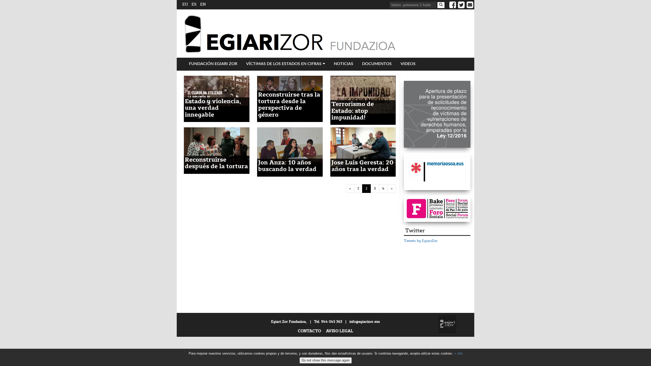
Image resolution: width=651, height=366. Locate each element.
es (194, 4)
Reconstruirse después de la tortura (216, 163)
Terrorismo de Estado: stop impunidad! (352, 111)
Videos (408, 64)
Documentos (377, 64)
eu (185, 4)
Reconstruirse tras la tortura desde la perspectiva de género (289, 105)
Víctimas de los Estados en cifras (283, 64)
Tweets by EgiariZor (421, 240)
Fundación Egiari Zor (213, 64)
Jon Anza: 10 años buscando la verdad (287, 166)
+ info (458, 353)
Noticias (343, 64)
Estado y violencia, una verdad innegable (213, 108)
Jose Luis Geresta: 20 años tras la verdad (362, 166)
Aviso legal (339, 331)
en (203, 4)
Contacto (309, 331)
